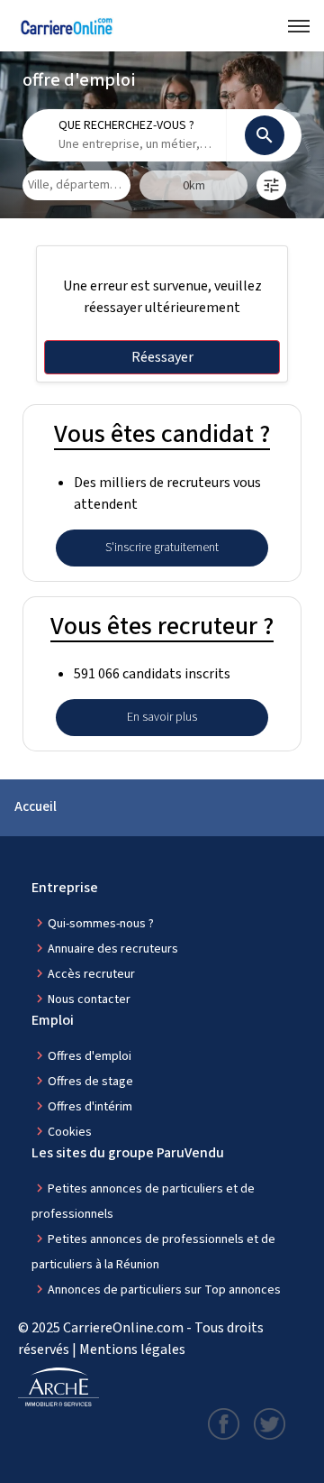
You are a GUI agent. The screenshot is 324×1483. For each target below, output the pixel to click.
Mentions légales (132, 1349)
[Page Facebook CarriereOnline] (223, 1423)
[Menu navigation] (299, 26)
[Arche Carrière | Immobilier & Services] (58, 1387)
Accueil (35, 806)
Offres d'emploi (89, 1056)
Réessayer (162, 357)
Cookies (70, 1132)
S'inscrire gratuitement (162, 548)
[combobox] (135, 144)
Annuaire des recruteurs (113, 949)
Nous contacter (89, 999)
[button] (271, 185)
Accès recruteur (91, 974)
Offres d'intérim (90, 1107)
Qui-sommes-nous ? (101, 924)
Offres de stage (90, 1082)
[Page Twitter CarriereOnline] (269, 1423)
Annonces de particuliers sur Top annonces (164, 1290)
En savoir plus (162, 717)
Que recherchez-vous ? (126, 125)
